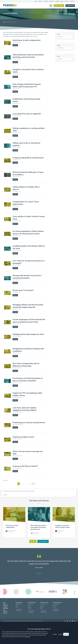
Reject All (60, 634)
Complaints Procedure (21, 621)
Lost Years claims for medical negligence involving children (24, 409)
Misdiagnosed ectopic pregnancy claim (28, 334)
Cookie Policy (28, 621)
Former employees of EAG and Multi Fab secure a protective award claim (29, 321)
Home (36, 1)
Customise (55, 634)
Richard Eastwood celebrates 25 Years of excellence (28, 173)
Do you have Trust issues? (23, 290)
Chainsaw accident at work (23, 437)
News (62, 1)
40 (29, 483)
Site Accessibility (35, 621)
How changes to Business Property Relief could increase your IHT (27, 85)
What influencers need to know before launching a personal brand (28, 56)
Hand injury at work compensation (27, 40)
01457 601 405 (43, 611)
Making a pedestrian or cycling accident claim (29, 129)
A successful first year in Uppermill (27, 113)
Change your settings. (30, 491)
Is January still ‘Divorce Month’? (25, 466)
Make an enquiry (59, 6)
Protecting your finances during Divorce (29, 422)
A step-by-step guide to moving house (28, 157)
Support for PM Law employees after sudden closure (27, 394)
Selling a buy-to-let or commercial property (26, 144)
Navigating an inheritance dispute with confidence (28, 350)
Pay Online (67, 1)
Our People (52, 1)
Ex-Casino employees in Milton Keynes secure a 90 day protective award (28, 232)
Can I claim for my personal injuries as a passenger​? (29, 262)
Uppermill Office (44, 602)
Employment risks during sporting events (26, 100)
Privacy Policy (14, 621)
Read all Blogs (33, 541)
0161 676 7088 (55, 609)
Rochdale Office (32, 602)
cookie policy (27, 637)
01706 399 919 (31, 611)
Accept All (66, 634)
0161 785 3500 (70, 6)
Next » (33, 483)
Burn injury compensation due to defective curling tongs (26, 365)
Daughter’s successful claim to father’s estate (28, 71)
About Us (40, 1)
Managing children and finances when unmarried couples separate (28, 306)
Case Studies (57, 1)
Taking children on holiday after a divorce (26, 188)
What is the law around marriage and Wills (28, 452)
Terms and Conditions (7, 621)
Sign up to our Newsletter (43, 541)
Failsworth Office (57, 602)
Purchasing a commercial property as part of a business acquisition (28, 379)
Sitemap (40, 621)
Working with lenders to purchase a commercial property (27, 277)
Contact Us (72, 1)
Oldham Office (19, 602)
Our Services (46, 1)
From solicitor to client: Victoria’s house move (29, 218)
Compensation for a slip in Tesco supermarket (26, 203)
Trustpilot (5, 495)
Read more (15, 45)
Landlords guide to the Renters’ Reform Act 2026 (29, 247)
